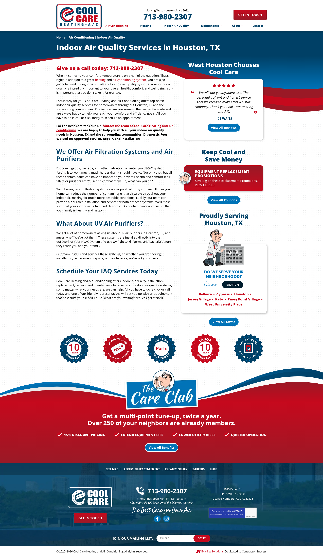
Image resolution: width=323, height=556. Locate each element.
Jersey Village (199, 299)
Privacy (248, 516)
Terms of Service (234, 514)
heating (100, 80)
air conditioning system (129, 80)
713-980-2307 (167, 16)
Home (60, 37)
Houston (241, 294)
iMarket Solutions (212, 551)
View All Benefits (161, 447)
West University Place (223, 304)
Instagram (166, 518)
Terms (253, 516)
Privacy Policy (223, 514)
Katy (219, 299)
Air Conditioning (81, 37)
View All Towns (223, 322)
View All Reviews (224, 128)
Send (202, 538)
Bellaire (205, 294)
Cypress (223, 294)
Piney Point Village (244, 299)
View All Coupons (224, 200)
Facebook (157, 518)
